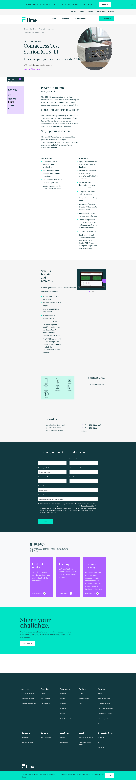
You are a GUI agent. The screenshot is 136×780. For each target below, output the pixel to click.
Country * (41, 486)
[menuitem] (80, 18)
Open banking (45, 698)
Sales (100, 693)
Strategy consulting (28, 693)
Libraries (11, 105)
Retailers (63, 708)
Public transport (65, 719)
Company (74, 11)
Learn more (37, 593)
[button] (93, 19)
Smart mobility (45, 703)
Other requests (103, 719)
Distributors (64, 742)
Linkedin (101, 737)
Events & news (84, 698)
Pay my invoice (103, 724)
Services (33, 29)
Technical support (104, 698)
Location (91, 11)
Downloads (12, 109)
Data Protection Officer (106, 708)
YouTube (101, 747)
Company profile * (43, 468)
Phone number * (43, 477)
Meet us (105, 4)
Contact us (107, 18)
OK (110, 776)
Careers (82, 11)
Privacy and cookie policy (85, 743)
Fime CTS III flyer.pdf (92, 425)
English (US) (101, 11)
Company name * (75, 468)
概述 (9, 95)
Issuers (62, 698)
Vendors (62, 713)
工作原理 (11, 102)
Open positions (46, 737)
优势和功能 (12, 99)
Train (80, 703)
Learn (81, 693)
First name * (41, 459)
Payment (44, 693)
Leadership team (27, 742)
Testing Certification (29, 703)
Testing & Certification (46, 29)
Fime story (25, 737)
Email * (71, 477)
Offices (62, 737)
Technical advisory (28, 698)
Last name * (73, 459)
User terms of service (86, 737)
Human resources (104, 703)
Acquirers (63, 703)
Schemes (63, 693)
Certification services (105, 713)
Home (26, 29)
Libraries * (41, 495)
